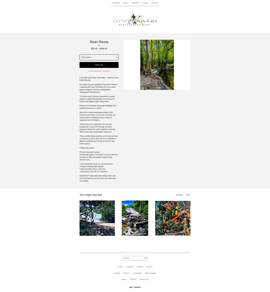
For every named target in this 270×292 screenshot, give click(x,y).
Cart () (154, 3)
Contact (145, 3)
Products (116, 3)
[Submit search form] (145, 258)
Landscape (137, 273)
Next (188, 195)
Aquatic (117, 273)
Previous (179, 195)
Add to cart (99, 65)
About (125, 3)
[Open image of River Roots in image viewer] (157, 65)
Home (120, 267)
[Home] (135, 19)
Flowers (126, 273)
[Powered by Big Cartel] (135, 287)
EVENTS (135, 3)
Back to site (144, 279)
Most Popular (150, 273)
